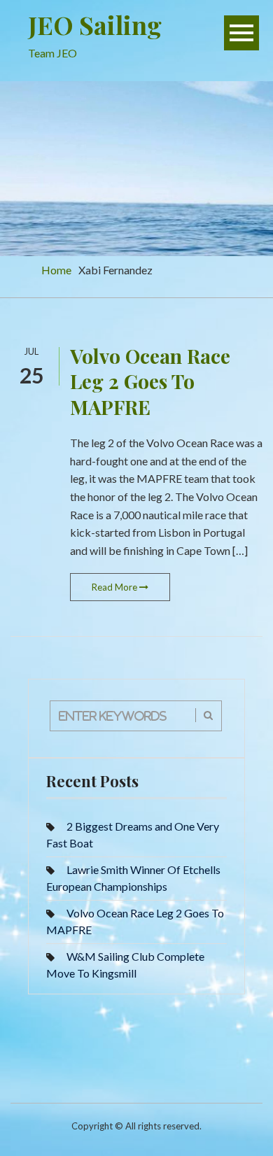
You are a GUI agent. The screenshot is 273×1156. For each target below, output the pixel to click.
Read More (115, 587)
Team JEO (52, 52)
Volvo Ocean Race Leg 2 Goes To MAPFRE (150, 381)
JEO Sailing (95, 24)
